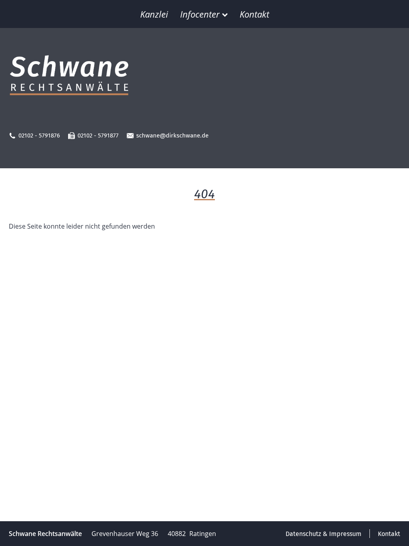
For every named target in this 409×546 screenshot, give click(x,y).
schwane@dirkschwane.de (172, 135)
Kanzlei (154, 14)
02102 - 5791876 (39, 135)
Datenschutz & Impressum (323, 534)
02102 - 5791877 (98, 135)
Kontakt (254, 14)
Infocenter (200, 14)
